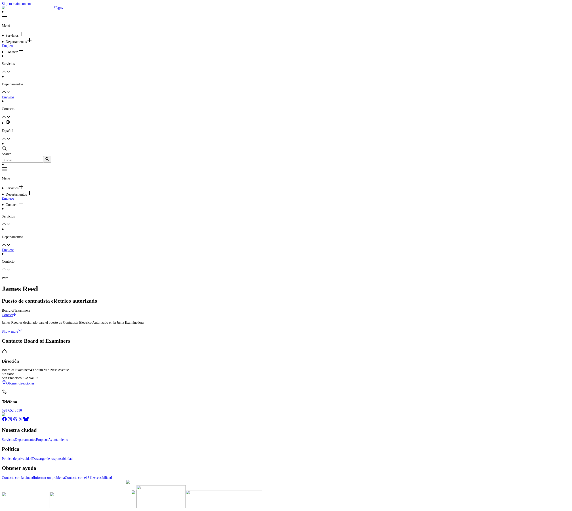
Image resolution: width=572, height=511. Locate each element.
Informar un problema (49, 477)
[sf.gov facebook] (4, 420)
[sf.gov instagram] (10, 420)
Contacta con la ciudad (18, 477)
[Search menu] (286, 147)
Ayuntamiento (58, 439)
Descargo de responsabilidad (52, 458)
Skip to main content (16, 4)
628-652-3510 (12, 410)
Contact (7, 315)
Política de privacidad (17, 458)
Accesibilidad (102, 477)
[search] (47, 159)
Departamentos (25, 439)
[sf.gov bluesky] (26, 420)
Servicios (8, 439)
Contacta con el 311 (79, 477)
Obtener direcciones (20, 383)
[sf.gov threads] (15, 420)
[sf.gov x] (20, 420)
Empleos (8, 46)
